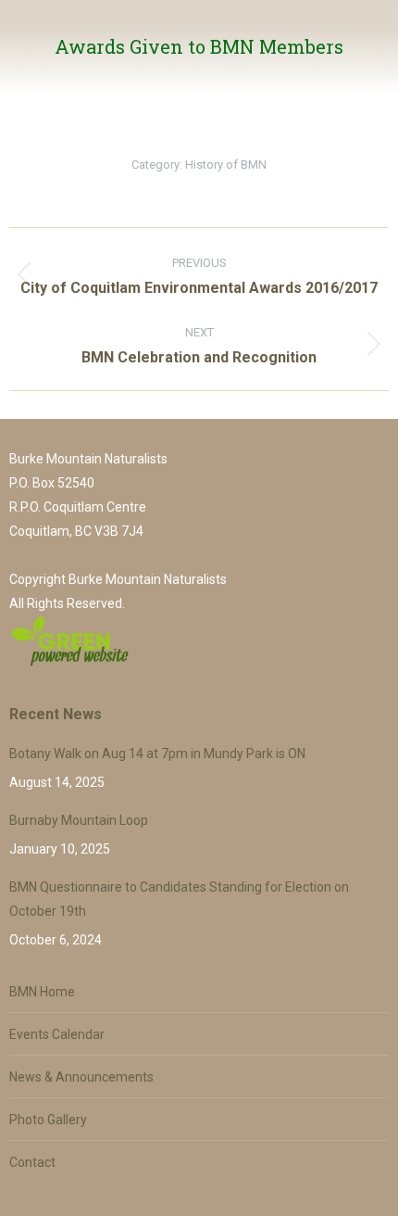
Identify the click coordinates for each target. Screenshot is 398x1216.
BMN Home (42, 991)
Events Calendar (57, 1034)
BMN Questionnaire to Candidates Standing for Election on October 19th (179, 899)
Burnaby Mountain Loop (78, 820)
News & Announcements (81, 1077)
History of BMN (226, 164)
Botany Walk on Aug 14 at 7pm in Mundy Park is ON (157, 753)
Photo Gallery (48, 1119)
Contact (32, 1162)
